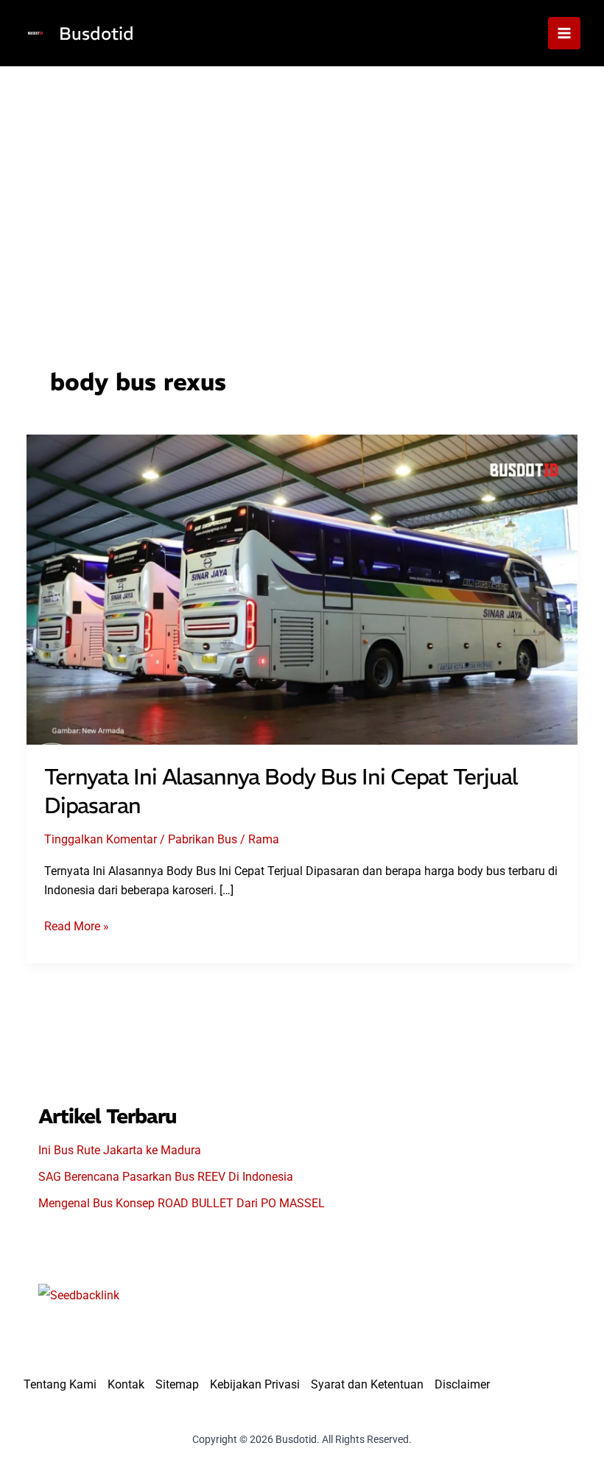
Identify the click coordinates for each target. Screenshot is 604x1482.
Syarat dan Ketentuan (367, 1384)
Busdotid (96, 33)
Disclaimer (462, 1384)
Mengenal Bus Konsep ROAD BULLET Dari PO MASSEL (181, 1203)
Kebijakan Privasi (255, 1384)
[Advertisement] (302, 177)
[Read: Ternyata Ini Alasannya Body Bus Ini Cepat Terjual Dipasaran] (302, 588)
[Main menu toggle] (564, 33)
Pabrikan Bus (202, 839)
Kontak (126, 1384)
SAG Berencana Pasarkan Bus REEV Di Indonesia (165, 1177)
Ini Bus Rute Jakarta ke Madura (119, 1150)
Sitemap (177, 1384)
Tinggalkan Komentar (100, 839)
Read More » (76, 927)
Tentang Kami (60, 1384)
